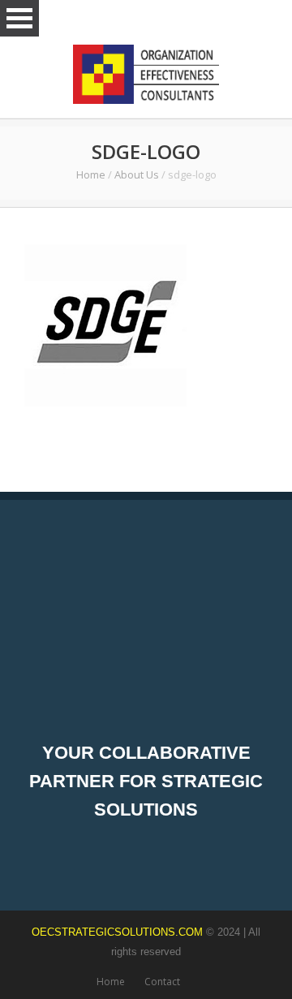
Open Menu (19, 18)
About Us (136, 174)
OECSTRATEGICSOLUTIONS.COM (117, 932)
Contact (162, 981)
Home (90, 174)
